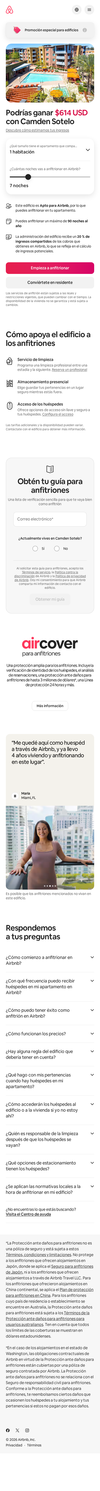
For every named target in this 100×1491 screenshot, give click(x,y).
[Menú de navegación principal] (89, 10)
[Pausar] (15, 796)
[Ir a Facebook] (8, 1430)
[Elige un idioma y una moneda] (77, 10)
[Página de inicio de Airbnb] (9, 9)
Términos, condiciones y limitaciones (38, 1254)
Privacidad (14, 1445)
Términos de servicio (36, 572)
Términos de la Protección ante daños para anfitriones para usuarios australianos (48, 1318)
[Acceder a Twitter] (17, 1430)
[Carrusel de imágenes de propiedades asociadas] (50, 848)
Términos (34, 1445)
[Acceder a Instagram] (27, 1430)
